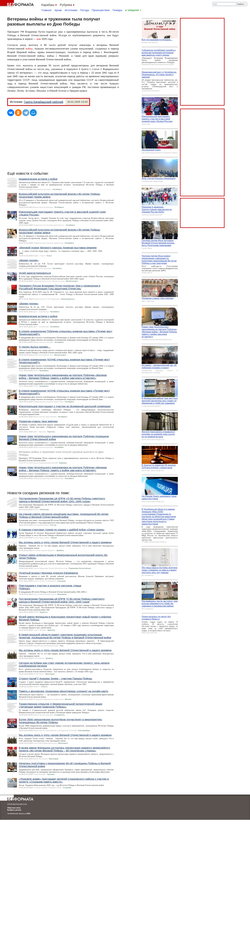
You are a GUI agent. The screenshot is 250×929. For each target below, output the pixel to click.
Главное (46, 10)
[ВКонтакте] (10, 112)
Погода (84, 10)
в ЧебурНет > (133, 10)
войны (29, 48)
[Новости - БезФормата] (17, 3)
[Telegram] (25, 112)
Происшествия (101, 10)
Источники (71, 10)
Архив (58, 10)
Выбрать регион (14, 810)
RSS (28, 814)
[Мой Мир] (33, 112)
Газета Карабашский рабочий (43, 101)
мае (39, 39)
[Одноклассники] (18, 112)
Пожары (117, 10)
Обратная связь (14, 808)
